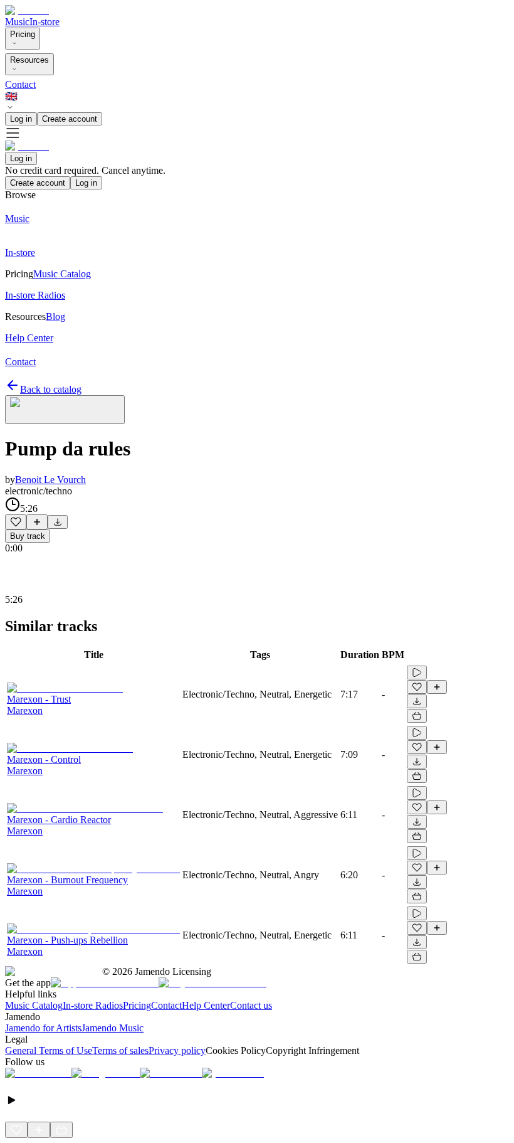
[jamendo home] (27, 10)
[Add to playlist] (37, 521)
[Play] (65, 409)
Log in (21, 119)
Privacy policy (177, 1050)
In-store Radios (93, 1005)
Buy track (27, 536)
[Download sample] (58, 522)
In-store (44, 21)
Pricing (22, 34)
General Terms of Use (48, 1050)
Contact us (251, 1005)
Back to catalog (50, 389)
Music (17, 21)
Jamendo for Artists (43, 1028)
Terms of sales (120, 1050)
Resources (29, 60)
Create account (69, 119)
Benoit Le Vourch (50, 479)
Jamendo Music (112, 1028)
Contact (20, 84)
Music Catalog (34, 1005)
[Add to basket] (417, 716)
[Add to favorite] (15, 521)
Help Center (206, 1005)
